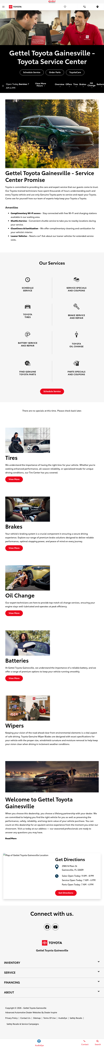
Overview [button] (59, 84)
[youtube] (55, 927)
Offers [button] (69, 84)
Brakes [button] (82, 84)
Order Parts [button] (55, 72)
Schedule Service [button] (31, 72)
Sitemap (37, 1017)
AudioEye (62, 1017)
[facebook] (47, 927)
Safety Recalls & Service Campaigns (23, 1023)
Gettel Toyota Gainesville (34, 1007)
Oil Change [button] (91, 84)
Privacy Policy (11, 1017)
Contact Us (25, 1017)
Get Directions (65, 892)
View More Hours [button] (40, 84)
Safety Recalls (76, 1017)
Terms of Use (49, 1017)
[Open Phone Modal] (84, 6)
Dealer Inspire (50, 1012)
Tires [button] (75, 84)
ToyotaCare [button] (75, 72)
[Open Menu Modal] (3, 6)
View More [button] (14, 479)
